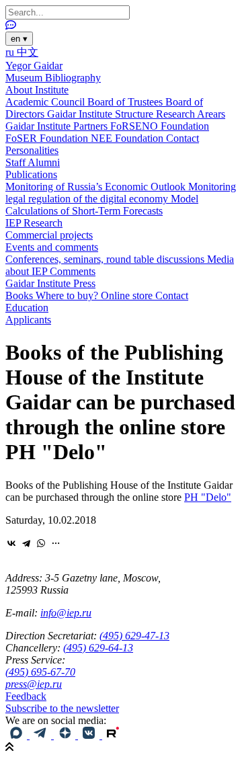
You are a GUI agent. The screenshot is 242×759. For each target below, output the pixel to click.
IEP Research (34, 223)
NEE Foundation (128, 138)
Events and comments (51, 247)
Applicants (28, 319)
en (19, 39)
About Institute (37, 89)
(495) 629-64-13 (98, 647)
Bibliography (73, 77)
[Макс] (17, 735)
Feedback (25, 696)
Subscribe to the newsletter (62, 708)
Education (26, 307)
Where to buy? (68, 295)
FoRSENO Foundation (159, 126)
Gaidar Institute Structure (101, 114)
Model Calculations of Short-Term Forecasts (101, 204)
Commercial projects (49, 235)
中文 (27, 52)
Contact (182, 138)
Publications (31, 174)
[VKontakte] (11, 543)
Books (20, 295)
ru (11, 52)
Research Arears (190, 114)
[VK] (90, 735)
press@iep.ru (33, 684)
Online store (128, 295)
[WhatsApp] (41, 543)
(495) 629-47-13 (134, 635)
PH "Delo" (207, 497)
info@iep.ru (65, 612)
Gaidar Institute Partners (57, 126)
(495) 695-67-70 (40, 672)
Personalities (31, 150)
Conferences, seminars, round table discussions (106, 259)
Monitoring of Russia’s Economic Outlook (96, 186)
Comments (72, 271)
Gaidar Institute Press (50, 283)
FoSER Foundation (48, 138)
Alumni (44, 162)
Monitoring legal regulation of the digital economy (120, 192)
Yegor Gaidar (34, 65)
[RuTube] (113, 735)
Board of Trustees (126, 102)
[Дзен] (66, 735)
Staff (16, 162)
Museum (25, 77)
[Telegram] (26, 543)
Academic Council (46, 102)
